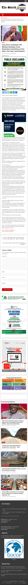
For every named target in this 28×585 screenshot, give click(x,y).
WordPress (24, 582)
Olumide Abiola (13, 53)
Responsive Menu (25, 1)
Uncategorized (5, 465)
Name (3, 271)
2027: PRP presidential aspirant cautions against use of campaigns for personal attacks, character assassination (13, 422)
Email (3, 277)
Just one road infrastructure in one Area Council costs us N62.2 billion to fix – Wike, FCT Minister (13, 238)
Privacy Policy (22, 581)
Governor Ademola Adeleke (7, 231)
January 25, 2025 (5, 53)
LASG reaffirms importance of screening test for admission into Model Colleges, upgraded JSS (13, 493)
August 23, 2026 (5, 425)
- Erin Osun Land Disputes (9, 230)
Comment (4, 256)
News (3, 42)
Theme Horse (9, 582)
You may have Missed (8, 402)
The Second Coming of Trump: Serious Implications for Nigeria (14, 243)
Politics (4, 417)
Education (4, 488)
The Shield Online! (13, 581)
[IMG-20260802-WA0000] (14, 113)
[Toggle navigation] (2, 14)
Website (3, 283)
